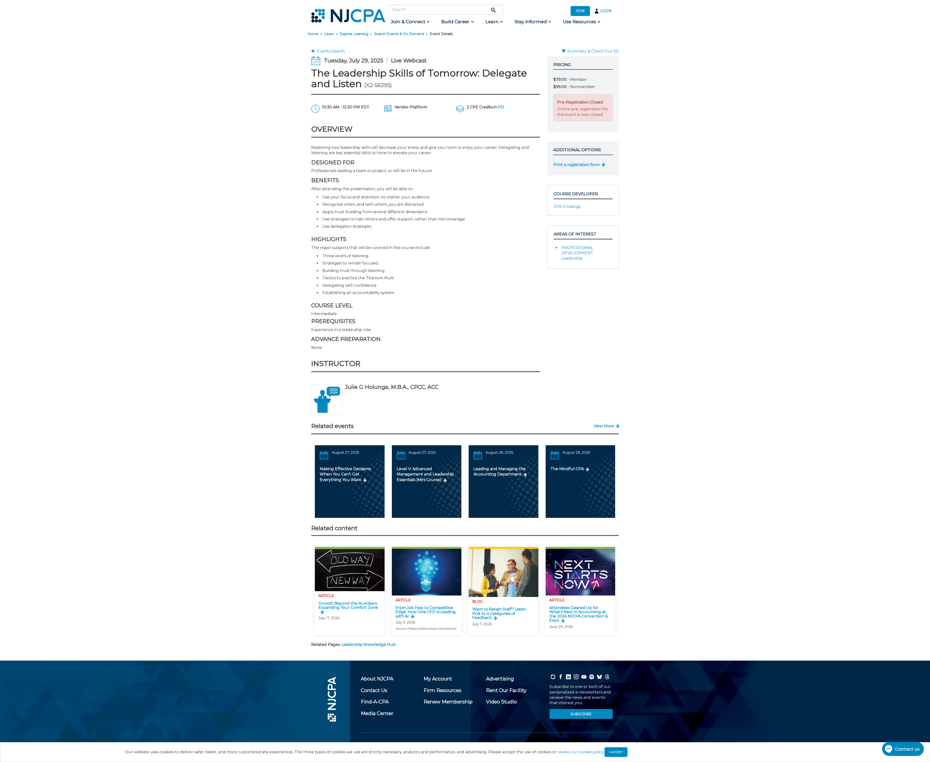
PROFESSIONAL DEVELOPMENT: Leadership (577, 253)
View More (604, 426)
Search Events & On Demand (399, 34)
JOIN (580, 11)
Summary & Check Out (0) (592, 51)
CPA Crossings (567, 206)
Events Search (330, 51)
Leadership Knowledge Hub (368, 644)
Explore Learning (354, 34)
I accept (616, 752)
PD (501, 107)
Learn (329, 34)
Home (313, 34)
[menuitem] (410, 22)
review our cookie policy (580, 752)
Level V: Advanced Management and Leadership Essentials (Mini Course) (425, 474)
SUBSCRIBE (581, 714)
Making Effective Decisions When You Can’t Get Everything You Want (345, 474)
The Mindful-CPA (567, 469)
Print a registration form (576, 164)
